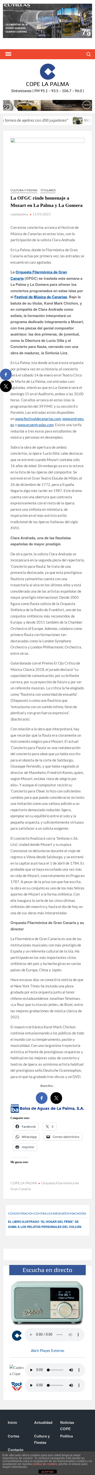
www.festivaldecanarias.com (38, 418)
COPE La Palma (47, 84)
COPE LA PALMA (23, 1183)
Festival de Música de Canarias (40, 296)
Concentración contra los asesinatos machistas (47, 1213)
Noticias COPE (67, 1425)
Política (66, 1436)
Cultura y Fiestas (23, 190)
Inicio (12, 1422)
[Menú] (8, 54)
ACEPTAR (47, 1471)
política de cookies (45, 1464)
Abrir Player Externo (47, 1350)
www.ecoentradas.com (36, 425)
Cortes (13, 1436)
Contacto (15, 1449)
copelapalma (19, 214)
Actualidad (43, 1422)
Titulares (48, 190)
